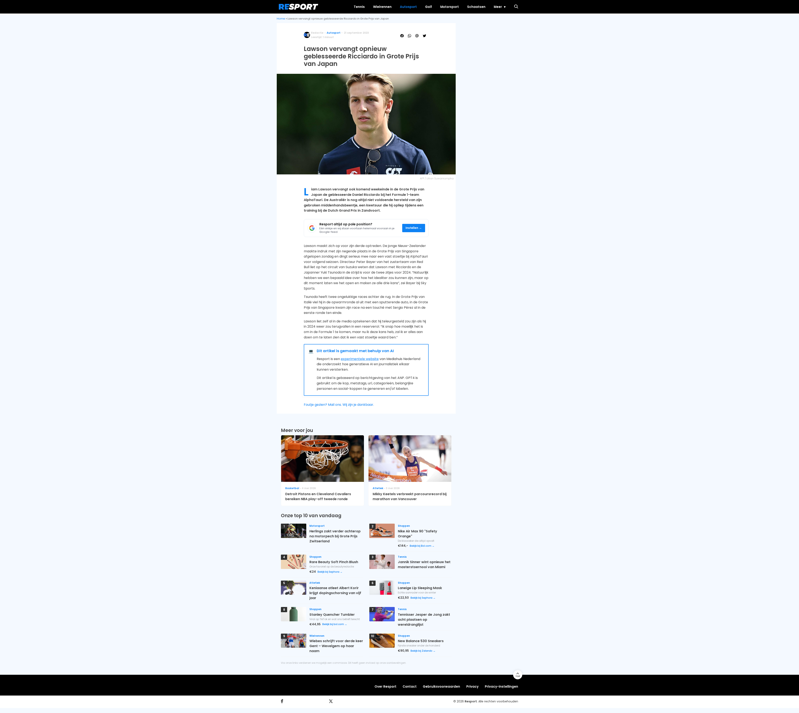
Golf (428, 7)
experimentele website (360, 358)
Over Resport (385, 686)
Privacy (472, 686)
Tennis (359, 7)
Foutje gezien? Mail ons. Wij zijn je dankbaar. (339, 404)
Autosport (408, 7)
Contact (410, 686)
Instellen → (414, 228)
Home (281, 19)
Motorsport (449, 7)
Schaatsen (476, 7)
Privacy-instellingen (501, 686)
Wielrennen (382, 7)
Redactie (317, 33)
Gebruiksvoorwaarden (441, 686)
